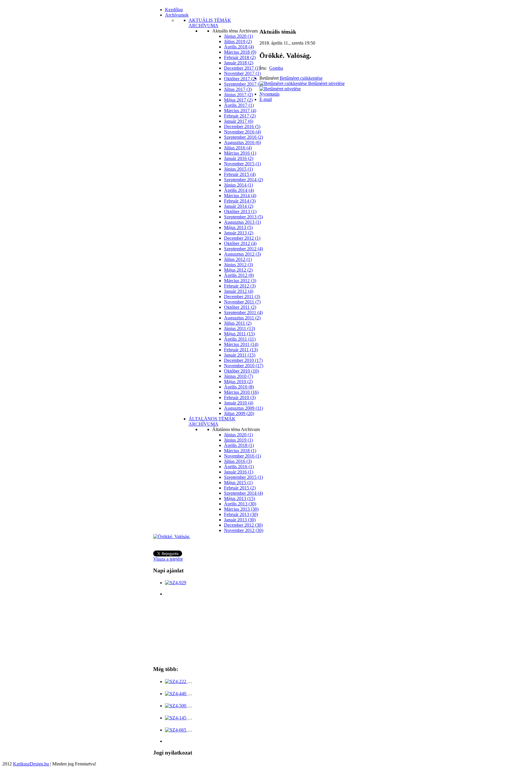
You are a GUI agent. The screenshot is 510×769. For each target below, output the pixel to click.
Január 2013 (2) (238, 232)
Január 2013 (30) (240, 519)
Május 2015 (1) (238, 482)
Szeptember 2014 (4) (243, 493)
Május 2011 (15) (239, 333)
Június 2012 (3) (238, 264)
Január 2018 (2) (238, 62)
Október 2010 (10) (241, 370)
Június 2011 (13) (239, 328)
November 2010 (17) (243, 365)
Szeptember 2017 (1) (243, 83)
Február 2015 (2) (240, 487)
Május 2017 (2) (238, 99)
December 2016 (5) (242, 126)
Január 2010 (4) (238, 402)
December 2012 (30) (243, 525)
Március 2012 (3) (240, 280)
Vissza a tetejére (168, 558)
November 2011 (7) (242, 301)
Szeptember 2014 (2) (243, 179)
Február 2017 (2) (240, 115)
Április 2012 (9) (239, 275)
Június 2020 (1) (238, 36)
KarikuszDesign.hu (31, 763)
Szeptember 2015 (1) (243, 477)
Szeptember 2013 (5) (243, 216)
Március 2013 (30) (241, 509)
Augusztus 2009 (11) (243, 408)
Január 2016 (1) (238, 471)
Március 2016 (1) (240, 153)
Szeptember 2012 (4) (243, 248)
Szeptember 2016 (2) (243, 137)
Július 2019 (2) (238, 41)
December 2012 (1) (242, 238)
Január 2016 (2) (238, 158)
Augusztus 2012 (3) (242, 254)
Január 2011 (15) (239, 354)
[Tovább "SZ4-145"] (176, 717)
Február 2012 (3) (240, 285)
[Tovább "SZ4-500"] (176, 705)
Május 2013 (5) (238, 227)
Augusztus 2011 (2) (242, 317)
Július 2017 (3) (238, 89)
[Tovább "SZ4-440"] (176, 693)
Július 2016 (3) (238, 461)
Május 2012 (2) (238, 269)
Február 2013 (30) (241, 514)
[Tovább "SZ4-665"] (176, 729)
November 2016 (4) (242, 131)
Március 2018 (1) (240, 450)
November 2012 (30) (243, 530)
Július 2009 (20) (239, 413)
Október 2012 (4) (240, 243)
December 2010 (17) (243, 360)
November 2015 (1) (242, 163)
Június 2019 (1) (238, 440)
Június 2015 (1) (238, 169)
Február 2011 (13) (241, 349)
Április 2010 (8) (239, 386)
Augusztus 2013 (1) (242, 222)
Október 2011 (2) (240, 307)
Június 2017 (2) (238, 94)
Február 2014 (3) (240, 200)
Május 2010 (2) (238, 381)
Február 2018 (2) (240, 57)
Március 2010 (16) (241, 392)
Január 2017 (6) (238, 121)
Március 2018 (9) (240, 52)
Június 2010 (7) (238, 376)
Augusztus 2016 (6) (242, 142)
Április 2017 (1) (239, 105)
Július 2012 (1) (238, 259)
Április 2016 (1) (239, 466)
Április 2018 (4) (239, 46)
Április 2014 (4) (239, 190)
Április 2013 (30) (240, 503)
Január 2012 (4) (238, 291)
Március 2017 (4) (240, 110)
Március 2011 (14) (241, 344)
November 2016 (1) (242, 455)
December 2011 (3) (242, 296)
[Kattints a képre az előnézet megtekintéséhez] (171, 536)
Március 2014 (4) (240, 195)
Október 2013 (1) (240, 211)
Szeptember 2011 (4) (243, 312)
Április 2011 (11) (240, 339)
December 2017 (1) (242, 68)
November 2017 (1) (242, 73)
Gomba (276, 68)
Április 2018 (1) (239, 445)
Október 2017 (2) (240, 78)
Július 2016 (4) (238, 147)
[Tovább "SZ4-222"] (176, 681)
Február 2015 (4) (240, 174)
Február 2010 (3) (240, 397)
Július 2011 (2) (237, 323)
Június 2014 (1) (238, 184)
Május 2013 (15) (239, 498)
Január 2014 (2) (238, 206)
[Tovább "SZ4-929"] (175, 582)
